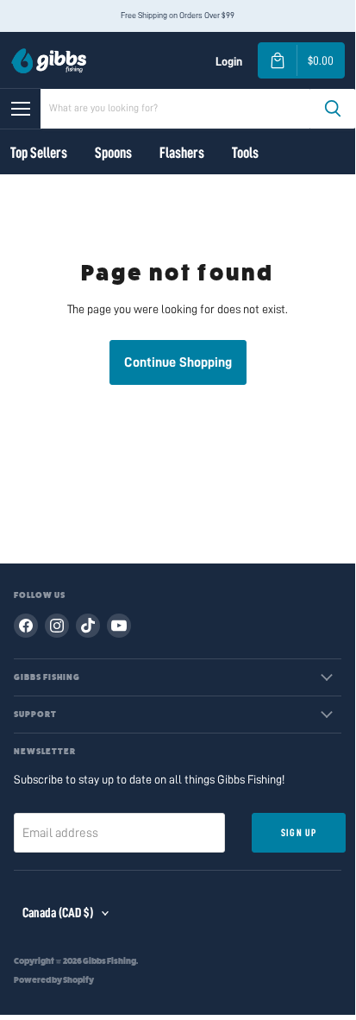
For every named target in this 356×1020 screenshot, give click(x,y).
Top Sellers (38, 153)
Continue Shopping (178, 362)
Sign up (298, 833)
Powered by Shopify (54, 980)
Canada (57, 913)
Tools (245, 153)
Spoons (113, 153)
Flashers (181, 153)
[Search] (332, 109)
